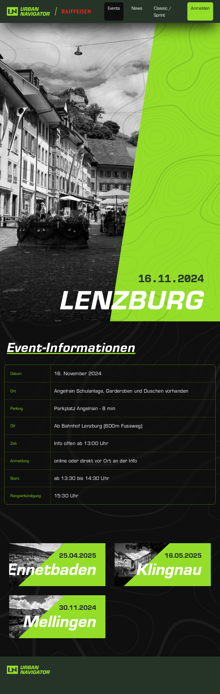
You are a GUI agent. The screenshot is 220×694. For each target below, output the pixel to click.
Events (114, 8)
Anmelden (200, 8)
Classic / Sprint (163, 11)
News (136, 8)
